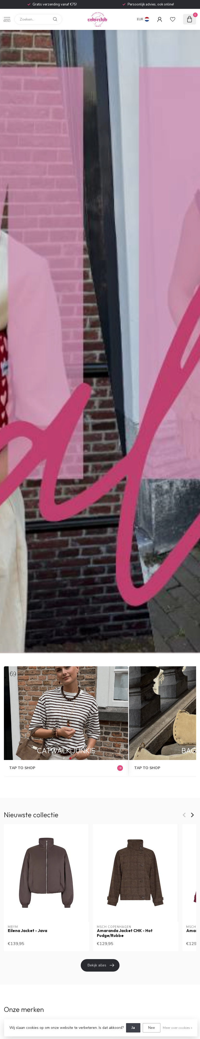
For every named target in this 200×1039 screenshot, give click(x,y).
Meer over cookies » (177, 1027)
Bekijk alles (97, 965)
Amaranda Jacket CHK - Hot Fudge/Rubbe (125, 933)
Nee (151, 1027)
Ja (133, 1027)
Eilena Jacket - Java (27, 931)
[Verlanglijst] (172, 19)
